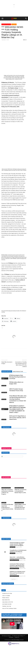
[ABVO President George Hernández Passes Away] (5, 390)
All (5, 539)
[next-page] (5, 423)
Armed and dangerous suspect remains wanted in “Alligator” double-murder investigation (17, 544)
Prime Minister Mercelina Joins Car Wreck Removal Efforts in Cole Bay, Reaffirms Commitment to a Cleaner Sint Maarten (17, 399)
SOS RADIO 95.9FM (6, 604)
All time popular (16, 539)
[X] (6, 43)
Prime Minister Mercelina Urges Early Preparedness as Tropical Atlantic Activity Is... (7, 507)
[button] (2, 18)
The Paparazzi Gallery (6, 635)
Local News (14, 24)
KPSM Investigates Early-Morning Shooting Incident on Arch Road (17, 377)
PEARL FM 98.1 (5, 597)
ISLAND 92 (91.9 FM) (7, 593)
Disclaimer (11, 637)
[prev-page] (2, 423)
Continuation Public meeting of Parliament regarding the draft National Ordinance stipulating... (17, 565)
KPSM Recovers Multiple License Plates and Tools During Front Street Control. (17, 573)
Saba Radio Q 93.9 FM (7, 602)
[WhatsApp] (12, 43)
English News (4, 392)
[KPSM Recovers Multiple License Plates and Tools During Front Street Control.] (5, 573)
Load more (13, 579)
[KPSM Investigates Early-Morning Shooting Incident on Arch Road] (5, 376)
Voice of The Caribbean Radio (9, 608)
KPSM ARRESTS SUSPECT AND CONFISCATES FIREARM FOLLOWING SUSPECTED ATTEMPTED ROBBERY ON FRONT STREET (17, 409)
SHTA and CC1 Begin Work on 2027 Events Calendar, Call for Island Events (17, 417)
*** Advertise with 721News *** (18, 635)
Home (2, 21)
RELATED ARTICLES (6, 371)
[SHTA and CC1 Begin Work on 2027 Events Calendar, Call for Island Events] (5, 417)
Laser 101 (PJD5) (6, 595)
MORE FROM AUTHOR (18, 371)
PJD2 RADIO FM (6, 600)
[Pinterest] (9, 43)
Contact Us (17, 637)
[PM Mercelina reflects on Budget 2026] (5, 383)
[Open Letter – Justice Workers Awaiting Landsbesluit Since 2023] (5, 558)
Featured (9, 539)
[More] (16, 43)
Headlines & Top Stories (10, 21)
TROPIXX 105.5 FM (6, 606)
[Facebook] (2, 43)
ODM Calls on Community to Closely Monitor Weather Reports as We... (21, 491)
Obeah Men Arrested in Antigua (6, 362)
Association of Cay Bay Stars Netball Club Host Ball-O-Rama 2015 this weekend (21, 364)
